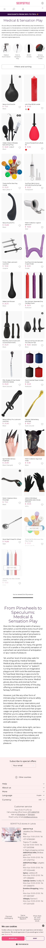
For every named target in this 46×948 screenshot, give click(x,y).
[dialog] (23, 935)
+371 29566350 (28, 878)
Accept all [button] (13, 938)
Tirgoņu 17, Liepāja (30, 842)
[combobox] (43, 926)
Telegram (31, 815)
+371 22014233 (28, 904)
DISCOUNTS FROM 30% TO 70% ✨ (23, 14)
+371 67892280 (29, 839)
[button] (23, 944)
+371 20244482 (29, 870)
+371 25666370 (28, 886)
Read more (8, 934)
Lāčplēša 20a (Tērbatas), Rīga (32, 833)
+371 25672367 (28, 896)
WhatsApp (21, 815)
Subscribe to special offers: (23, 761)
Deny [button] (35, 938)
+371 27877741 (29, 860)
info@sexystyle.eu (30, 817)
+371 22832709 (33, 812)
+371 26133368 (28, 847)
